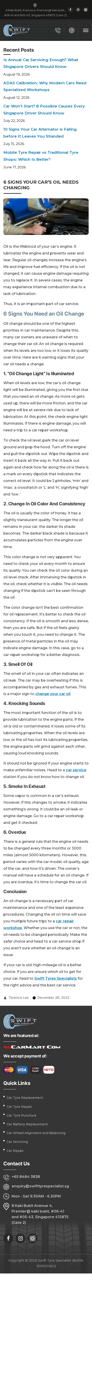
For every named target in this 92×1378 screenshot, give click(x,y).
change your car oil (52, 694)
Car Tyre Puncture (21, 1115)
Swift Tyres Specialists (55, 978)
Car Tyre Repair (19, 1107)
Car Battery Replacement (27, 1124)
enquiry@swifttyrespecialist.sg (40, 1186)
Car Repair (15, 1151)
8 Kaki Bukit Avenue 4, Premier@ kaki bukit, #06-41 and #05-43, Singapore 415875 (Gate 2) (40, 1214)
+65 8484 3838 (26, 1177)
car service (76, 770)
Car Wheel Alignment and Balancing (36, 1133)
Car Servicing (17, 1142)
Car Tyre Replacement (25, 1098)
